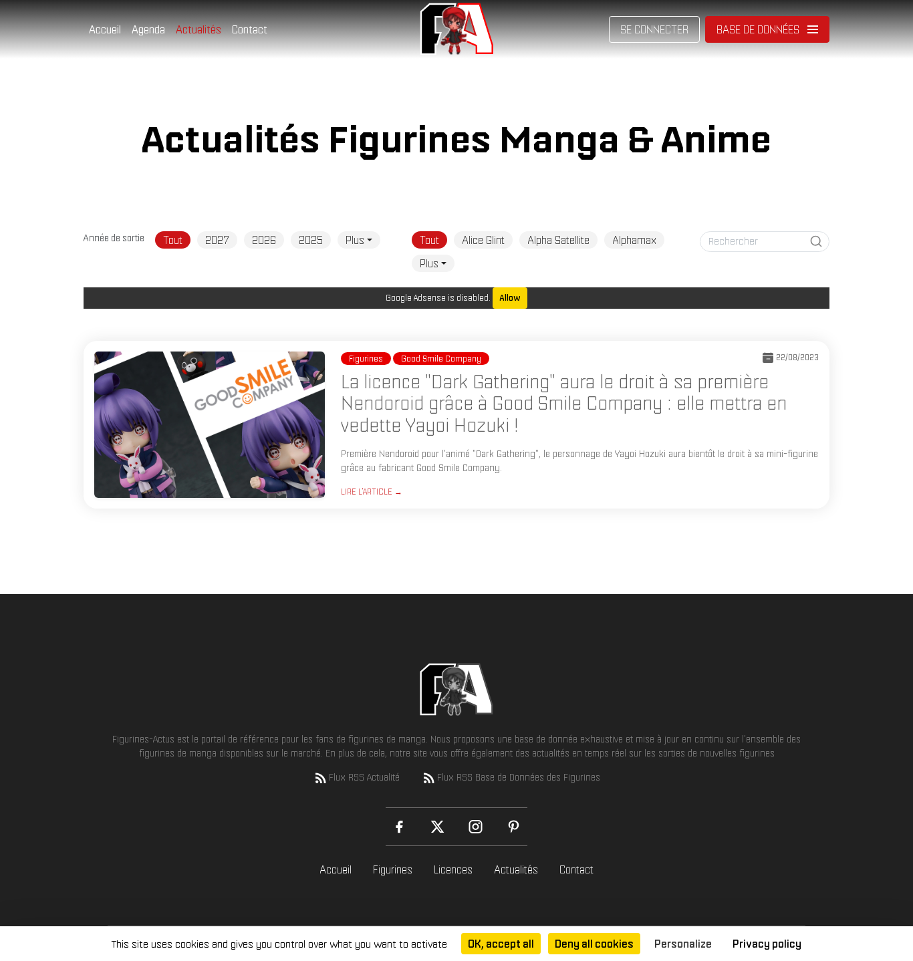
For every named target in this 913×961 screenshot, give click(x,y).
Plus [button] (355, 240)
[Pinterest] (513, 827)
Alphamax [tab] (634, 240)
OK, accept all (501, 943)
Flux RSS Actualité (364, 777)
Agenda (148, 29)
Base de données (757, 29)
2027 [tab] (217, 240)
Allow (510, 298)
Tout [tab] (172, 240)
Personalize (683, 943)
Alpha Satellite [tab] (558, 240)
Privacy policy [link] (767, 943)
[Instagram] (475, 827)
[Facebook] (399, 827)
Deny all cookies (594, 943)
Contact (249, 29)
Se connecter (654, 29)
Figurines (392, 869)
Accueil (105, 29)
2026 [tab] (264, 240)
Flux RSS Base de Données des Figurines (518, 777)
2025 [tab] (311, 240)
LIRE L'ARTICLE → (371, 492)
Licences (453, 869)
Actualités (198, 29)
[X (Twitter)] (437, 827)
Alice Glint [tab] (483, 240)
